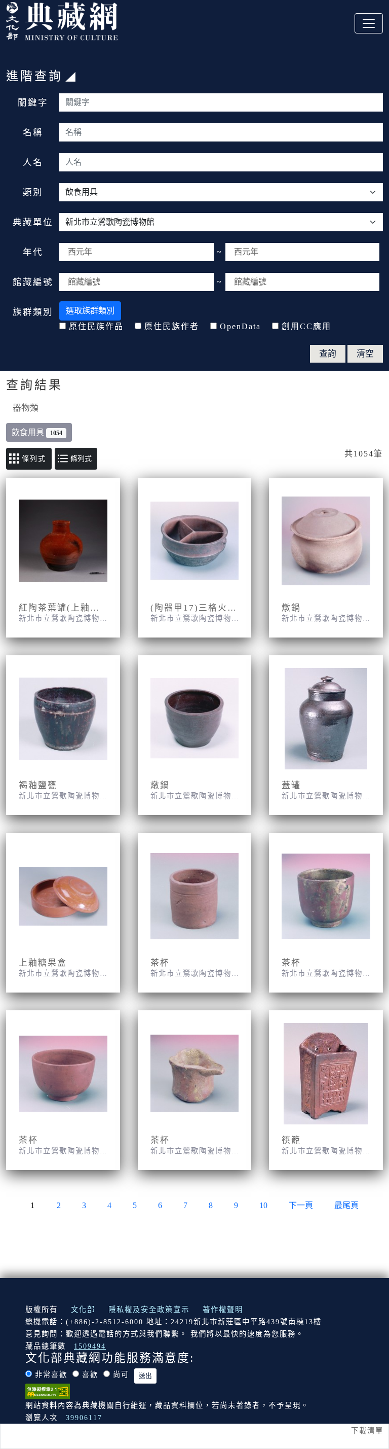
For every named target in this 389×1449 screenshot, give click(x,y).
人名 (33, 162)
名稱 (33, 132)
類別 (33, 192)
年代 (33, 252)
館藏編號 (33, 282)
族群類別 (33, 312)
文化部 (83, 1309)
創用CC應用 (306, 326)
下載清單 (367, 1431)
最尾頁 (346, 1205)
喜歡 (90, 1374)
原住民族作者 (171, 326)
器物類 (25, 408)
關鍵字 (33, 102)
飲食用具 (37, 432)
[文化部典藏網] (62, 20)
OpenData (240, 326)
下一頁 (301, 1205)
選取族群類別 (90, 310)
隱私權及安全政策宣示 (148, 1309)
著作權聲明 (223, 1309)
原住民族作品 (96, 326)
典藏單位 (33, 222)
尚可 (121, 1374)
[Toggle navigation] (369, 23)
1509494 (90, 1346)
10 (263, 1205)
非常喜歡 (51, 1374)
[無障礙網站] (47, 1391)
